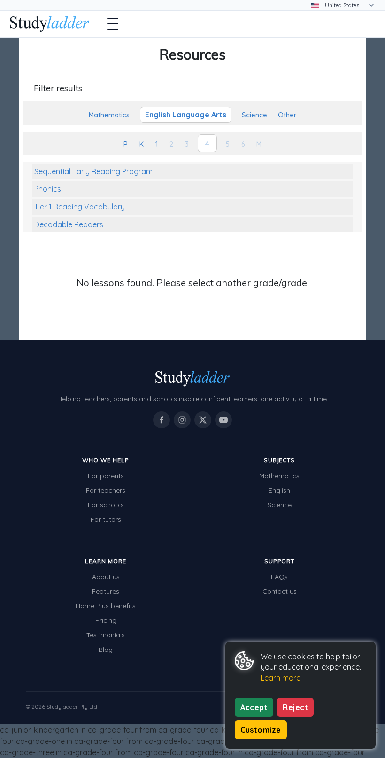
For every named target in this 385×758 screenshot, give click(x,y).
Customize (260, 730)
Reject (295, 707)
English (279, 490)
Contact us (279, 591)
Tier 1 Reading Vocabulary (79, 206)
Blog (106, 649)
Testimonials (105, 635)
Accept (254, 707)
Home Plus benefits (106, 606)
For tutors (106, 519)
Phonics (47, 188)
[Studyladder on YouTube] (223, 419)
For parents (106, 476)
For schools (106, 505)
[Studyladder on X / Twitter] (202, 419)
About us (106, 576)
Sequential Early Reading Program (93, 171)
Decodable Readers (68, 224)
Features (105, 591)
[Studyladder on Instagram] (182, 419)
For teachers (105, 490)
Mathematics (279, 476)
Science (280, 505)
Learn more (280, 677)
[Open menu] (112, 24)
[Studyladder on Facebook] (161, 419)
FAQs (279, 576)
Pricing (105, 620)
